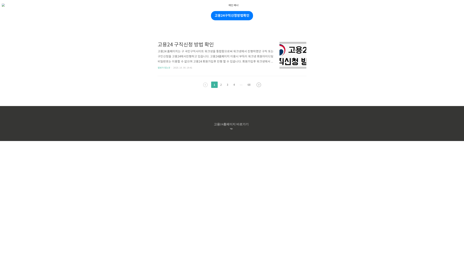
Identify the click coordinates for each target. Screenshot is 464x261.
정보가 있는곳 (164, 68)
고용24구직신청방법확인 (232, 16)
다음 (259, 85)
